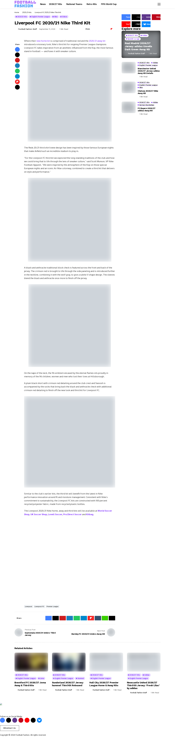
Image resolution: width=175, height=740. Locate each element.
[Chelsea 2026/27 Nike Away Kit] (129, 87)
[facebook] (2, 720)
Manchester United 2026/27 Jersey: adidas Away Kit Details (149, 70)
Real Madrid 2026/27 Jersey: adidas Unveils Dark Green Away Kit (138, 46)
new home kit (43, 40)
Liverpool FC (39, 606)
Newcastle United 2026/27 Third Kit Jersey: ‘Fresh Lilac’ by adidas (143, 685)
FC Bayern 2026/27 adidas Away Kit (146, 109)
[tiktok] (33, 720)
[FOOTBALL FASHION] (25, 4)
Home (16, 12)
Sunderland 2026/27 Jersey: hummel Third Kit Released (68, 684)
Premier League (52, 606)
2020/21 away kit (97, 40)
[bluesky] (39, 720)
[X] (8, 720)
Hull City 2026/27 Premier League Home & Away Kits (104, 684)
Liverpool (28, 606)
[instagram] (14, 720)
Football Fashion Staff (27, 29)
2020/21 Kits (27, 12)
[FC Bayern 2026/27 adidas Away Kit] (129, 107)
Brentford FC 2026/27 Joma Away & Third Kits (30, 684)
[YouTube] (27, 720)
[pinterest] (20, 720)
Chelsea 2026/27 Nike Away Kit (148, 92)
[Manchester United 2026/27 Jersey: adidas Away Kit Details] (129, 67)
